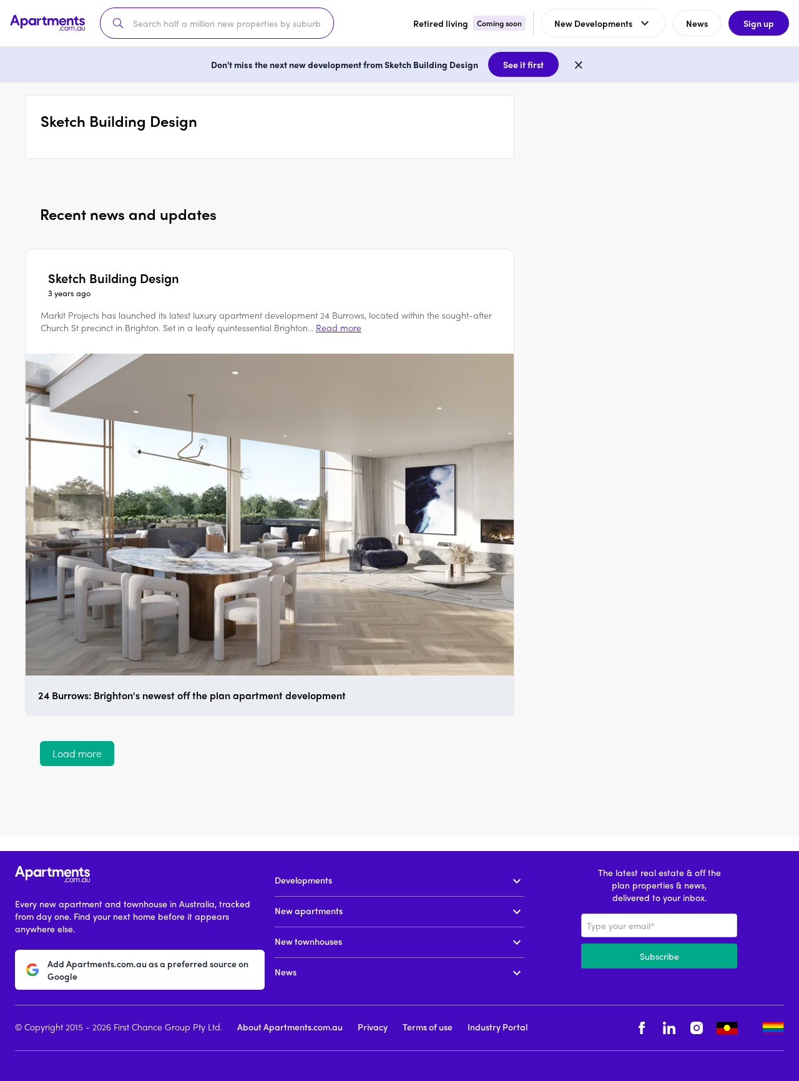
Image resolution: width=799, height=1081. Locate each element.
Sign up (758, 23)
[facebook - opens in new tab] (641, 1028)
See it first (523, 64)
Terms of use (428, 1026)
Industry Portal (497, 1026)
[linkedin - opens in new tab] (669, 1028)
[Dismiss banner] (579, 64)
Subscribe (659, 956)
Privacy (373, 1026)
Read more (338, 327)
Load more (77, 753)
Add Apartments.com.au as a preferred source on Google (147, 969)
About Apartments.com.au (290, 1026)
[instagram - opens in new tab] (696, 1028)
